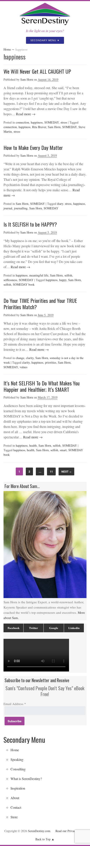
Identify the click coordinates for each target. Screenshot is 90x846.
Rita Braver (39, 127)
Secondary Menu (43, 40)
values (23, 367)
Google (53, 628)
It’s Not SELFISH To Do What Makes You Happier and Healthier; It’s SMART (41, 386)
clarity (30, 358)
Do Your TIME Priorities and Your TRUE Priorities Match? (40, 304)
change (20, 358)
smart (63, 450)
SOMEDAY (51, 122)
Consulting (18, 769)
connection (22, 122)
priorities (50, 362)
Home (7, 49)
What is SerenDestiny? (26, 778)
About (14, 797)
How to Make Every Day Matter (33, 147)
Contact (15, 807)
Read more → (25, 114)
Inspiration (17, 788)
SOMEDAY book (24, 284)
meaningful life (38, 275)
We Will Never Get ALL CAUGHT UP (37, 71)
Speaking (16, 759)
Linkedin (74, 628)
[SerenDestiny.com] (45, 25)
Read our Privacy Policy (70, 831)
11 (51, 471)
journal (7, 208)
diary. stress (64, 204)
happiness (37, 122)
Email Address (14, 704)
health (33, 445)
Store (14, 817)
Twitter (33, 628)
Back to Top (42, 839)
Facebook (13, 628)
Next (66, 471)
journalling (21, 208)
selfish (68, 275)
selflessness (10, 280)
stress (64, 122)
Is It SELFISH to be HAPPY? (30, 224)
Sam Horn (26, 79)
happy (62, 280)
